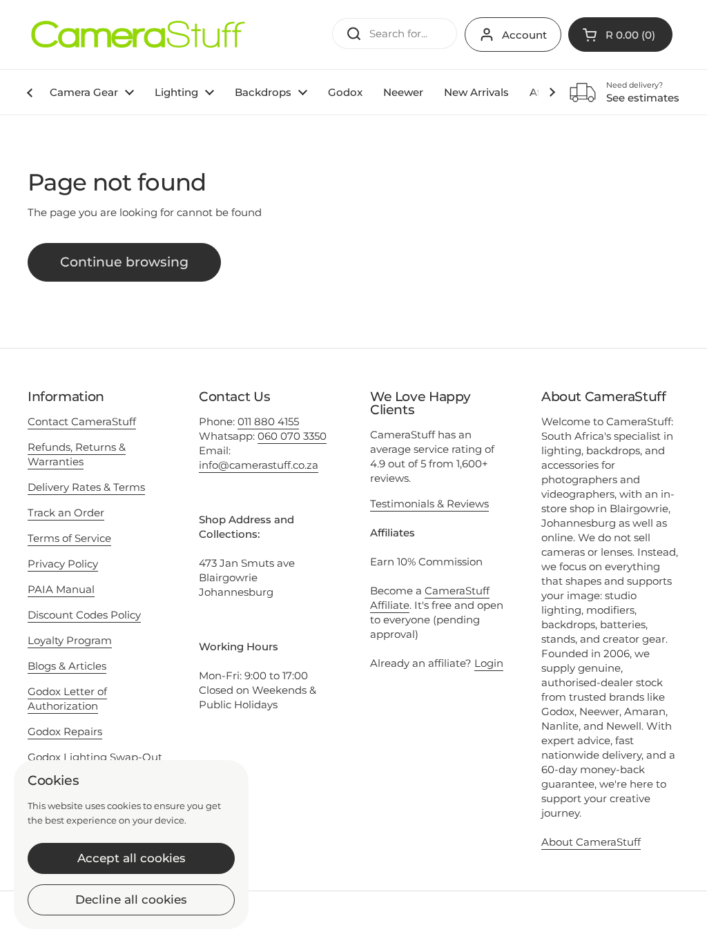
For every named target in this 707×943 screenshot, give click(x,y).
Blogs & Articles (67, 665)
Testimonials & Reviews (429, 503)
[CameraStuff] (138, 34)
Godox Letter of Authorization (67, 698)
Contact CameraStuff (82, 421)
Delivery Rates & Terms (86, 487)
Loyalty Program (70, 640)
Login (488, 663)
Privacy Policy (63, 563)
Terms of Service (69, 538)
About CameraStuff (591, 841)
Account (524, 34)
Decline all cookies (131, 899)
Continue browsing (124, 262)
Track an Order (66, 512)
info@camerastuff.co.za (258, 464)
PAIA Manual (61, 589)
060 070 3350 (292, 436)
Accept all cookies (131, 858)
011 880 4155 (268, 421)
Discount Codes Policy (84, 614)
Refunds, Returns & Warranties (77, 454)
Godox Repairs (65, 731)
